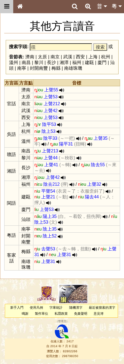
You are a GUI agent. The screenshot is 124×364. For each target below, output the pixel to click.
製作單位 (41, 313)
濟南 (29, 56)
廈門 (102, 62)
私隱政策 (61, 313)
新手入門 (16, 307)
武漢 (67, 56)
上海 (93, 56)
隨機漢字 (75, 307)
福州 (76, 62)
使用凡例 (36, 307)
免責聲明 (80, 313)
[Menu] (6, 6)
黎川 (38, 62)
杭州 (105, 56)
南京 (55, 56)
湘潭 (64, 62)
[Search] (74, 6)
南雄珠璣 (73, 68)
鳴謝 (25, 313)
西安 (80, 56)
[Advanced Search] (88, 6)
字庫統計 (56, 307)
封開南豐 (39, 68)
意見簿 (99, 313)
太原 (42, 56)
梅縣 (55, 68)
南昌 (26, 62)
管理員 (62, 321)
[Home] (19, 6)
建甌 (89, 62)
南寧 (21, 68)
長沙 (51, 62)
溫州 (13, 62)
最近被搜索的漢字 (102, 307)
